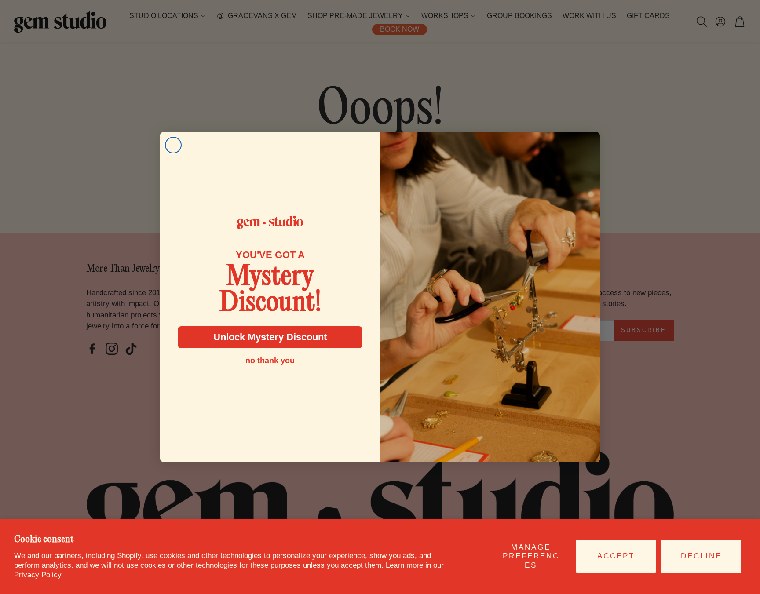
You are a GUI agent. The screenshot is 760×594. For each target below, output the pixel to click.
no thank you (270, 360)
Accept (616, 556)
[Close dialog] (173, 145)
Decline (701, 556)
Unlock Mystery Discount (270, 337)
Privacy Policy (38, 575)
